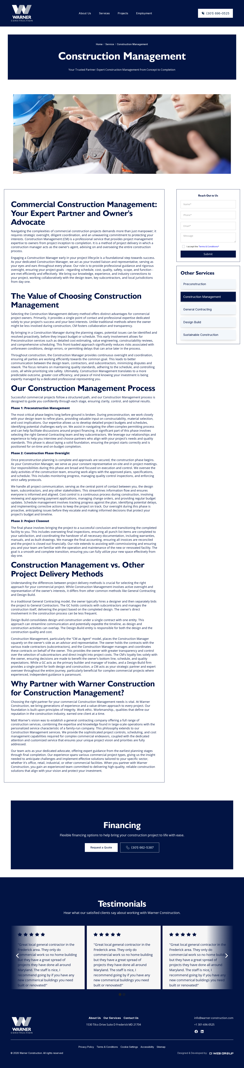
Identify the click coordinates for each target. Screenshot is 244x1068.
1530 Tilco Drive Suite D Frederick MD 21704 (113, 1024)
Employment (144, 13)
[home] (22, 13)
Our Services (112, 1018)
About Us (85, 13)
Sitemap (161, 1046)
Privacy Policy (86, 1046)
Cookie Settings (129, 1046)
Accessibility (147, 1046)
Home (99, 44)
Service (109, 44)
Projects (123, 13)
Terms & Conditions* (209, 246)
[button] (17, 957)
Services (104, 13)
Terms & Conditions (107, 1046)
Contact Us (130, 1018)
